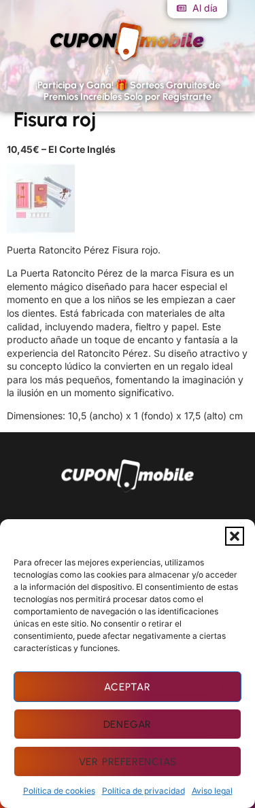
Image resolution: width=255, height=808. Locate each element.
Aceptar (127, 687)
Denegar (127, 724)
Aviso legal (212, 791)
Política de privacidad (143, 791)
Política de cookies (59, 791)
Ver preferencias (128, 762)
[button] (234, 536)
